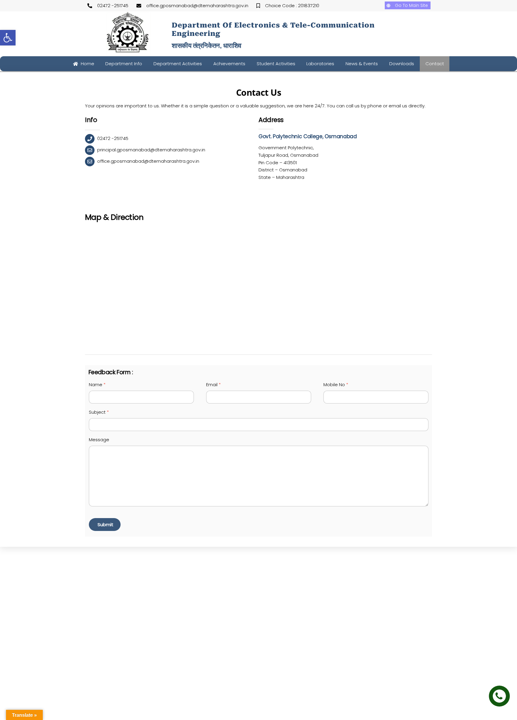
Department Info (123, 63)
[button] (8, 37)
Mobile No (335, 384)
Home (87, 63)
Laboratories (320, 63)
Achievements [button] (229, 63)
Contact (434, 63)
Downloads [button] (401, 63)
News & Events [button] (362, 63)
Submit (105, 524)
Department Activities (177, 63)
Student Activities (276, 63)
